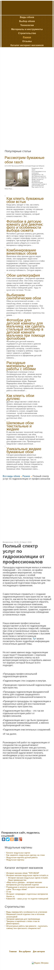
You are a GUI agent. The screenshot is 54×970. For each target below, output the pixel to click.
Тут (34, 638)
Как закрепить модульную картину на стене (25, 855)
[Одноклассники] (12, 839)
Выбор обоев (27, 21)
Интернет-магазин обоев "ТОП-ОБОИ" (22, 873)
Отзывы (27, 41)
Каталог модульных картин (18, 853)
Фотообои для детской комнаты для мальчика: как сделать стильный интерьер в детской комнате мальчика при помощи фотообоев (25, 329)
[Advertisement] (23, 97)
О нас (8, 892)
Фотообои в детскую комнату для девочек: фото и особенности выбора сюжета (24, 226)
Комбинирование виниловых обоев (21, 251)
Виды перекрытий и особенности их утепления (26, 912)
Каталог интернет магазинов (27, 45)
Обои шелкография (23, 275)
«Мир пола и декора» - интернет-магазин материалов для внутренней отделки (24, 883)
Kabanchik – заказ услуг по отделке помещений (27, 899)
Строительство (27, 33)
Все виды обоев (11, 476)
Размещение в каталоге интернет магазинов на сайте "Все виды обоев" (27, 888)
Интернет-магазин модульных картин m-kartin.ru (27, 875)
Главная (13, 951)
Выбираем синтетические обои (23, 296)
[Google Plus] (20, 839)
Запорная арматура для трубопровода (23, 919)
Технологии (27, 25)
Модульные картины (15, 860)
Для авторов (39, 951)
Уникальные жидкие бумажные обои (23, 450)
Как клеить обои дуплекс (20, 397)
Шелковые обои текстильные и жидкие (20, 426)
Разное (27, 37)
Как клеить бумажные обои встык (25, 200)
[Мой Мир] (16, 839)
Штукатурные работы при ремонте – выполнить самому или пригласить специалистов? (27, 927)
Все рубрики (25, 951)
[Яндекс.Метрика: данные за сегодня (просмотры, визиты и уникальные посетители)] (40, 963)
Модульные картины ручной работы (22, 857)
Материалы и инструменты (27, 29)
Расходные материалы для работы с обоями (21, 366)
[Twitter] (8, 839)
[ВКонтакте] (3, 839)
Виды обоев (27, 17)
